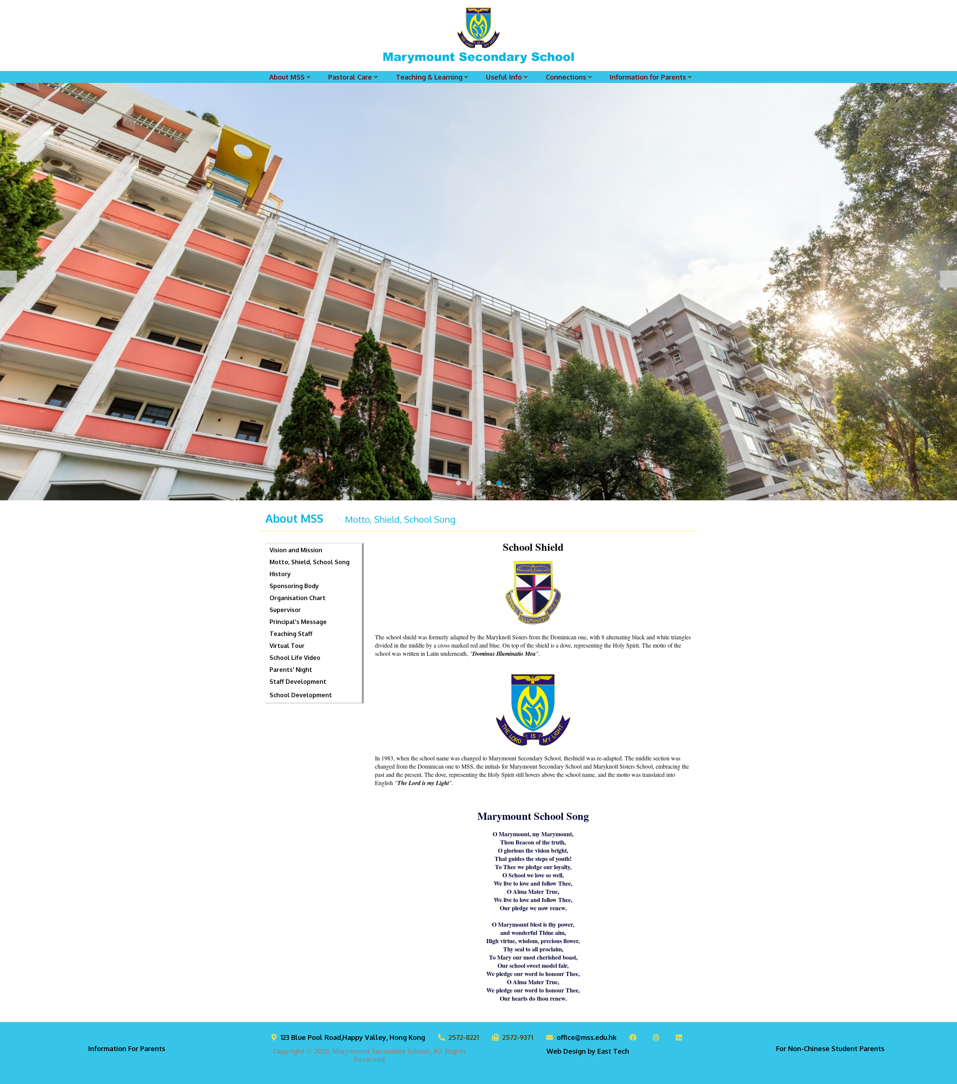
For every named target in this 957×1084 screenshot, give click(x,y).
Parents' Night (291, 669)
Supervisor (285, 610)
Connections (566, 77)
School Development (301, 695)
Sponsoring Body (294, 586)
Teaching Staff (291, 633)
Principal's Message (298, 622)
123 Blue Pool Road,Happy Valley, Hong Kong (352, 1037)
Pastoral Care (350, 77)
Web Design (566, 1051)
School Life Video (295, 657)
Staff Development (298, 681)
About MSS (287, 77)
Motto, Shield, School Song (310, 562)
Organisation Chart (298, 598)
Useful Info (504, 77)
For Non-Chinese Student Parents (830, 1048)
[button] (458, 483)
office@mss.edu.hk (586, 1037)
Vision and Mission (296, 550)
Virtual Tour (287, 645)
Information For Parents (126, 1048)
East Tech (613, 1051)
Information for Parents (648, 77)
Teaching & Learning (429, 77)
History (280, 574)
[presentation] (8, 279)
